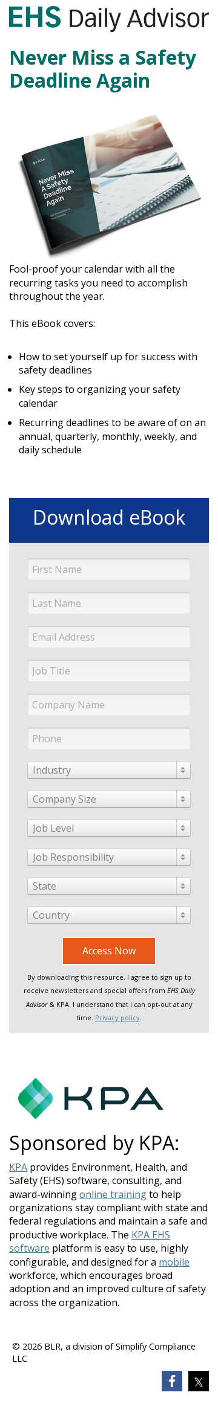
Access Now (109, 950)
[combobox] (109, 770)
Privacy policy (117, 1017)
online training (113, 1194)
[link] (172, 1381)
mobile (174, 1262)
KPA (18, 1167)
